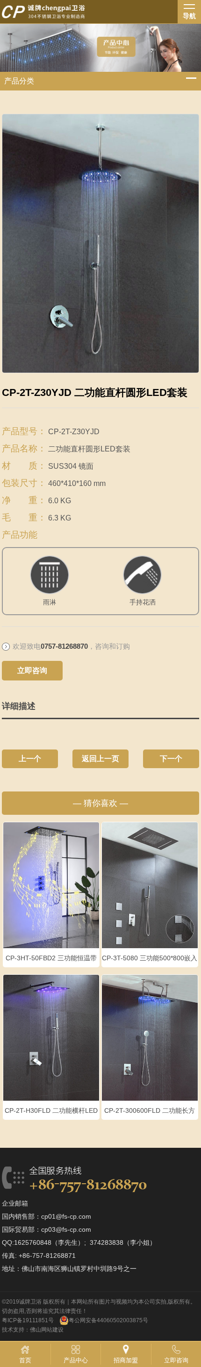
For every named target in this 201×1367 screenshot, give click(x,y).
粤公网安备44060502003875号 (108, 1320)
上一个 (30, 759)
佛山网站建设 (47, 1329)
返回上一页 (100, 759)
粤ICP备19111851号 (28, 1320)
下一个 (171, 759)
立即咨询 (32, 670)
